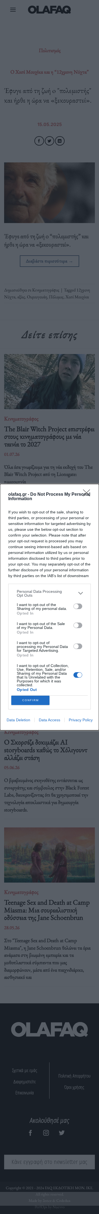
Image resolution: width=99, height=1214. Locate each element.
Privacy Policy (81, 720)
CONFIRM (30, 700)
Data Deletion (18, 720)
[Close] (88, 494)
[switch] (77, 606)
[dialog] (49, 607)
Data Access (49, 720)
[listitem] (49, 593)
